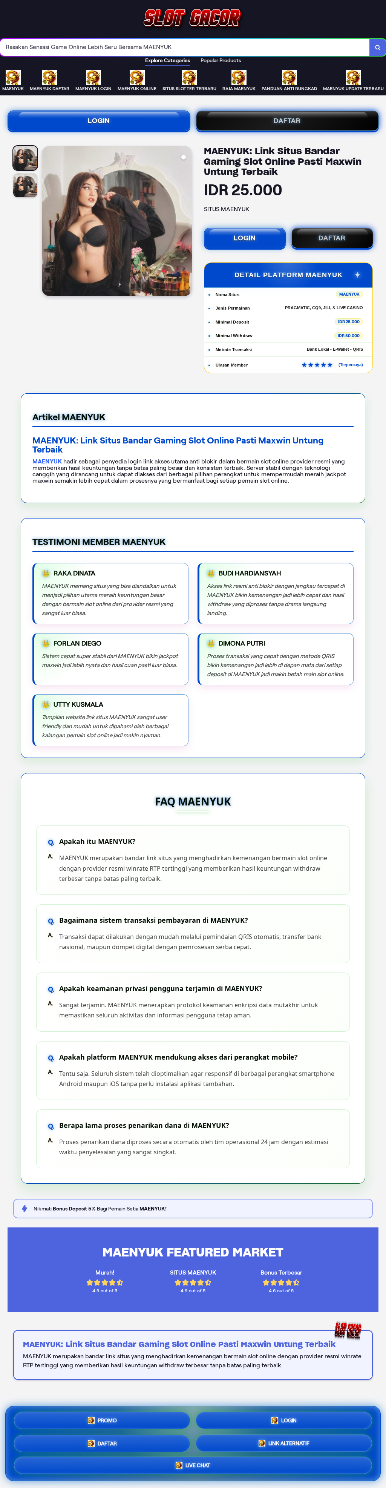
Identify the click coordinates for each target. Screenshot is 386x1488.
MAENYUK (47, 461)
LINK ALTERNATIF (288, 1441)
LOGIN (99, 120)
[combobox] (185, 47)
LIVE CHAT (197, 1464)
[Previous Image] (48, 222)
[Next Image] (186, 222)
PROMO (107, 1419)
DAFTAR (287, 120)
